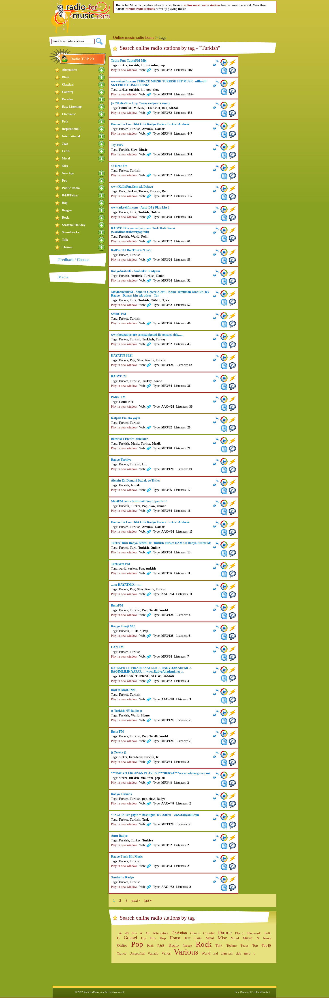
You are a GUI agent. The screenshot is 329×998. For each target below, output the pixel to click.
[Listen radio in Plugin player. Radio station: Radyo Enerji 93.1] (215, 628)
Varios (166, 953)
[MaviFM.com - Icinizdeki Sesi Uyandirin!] (148, 511)
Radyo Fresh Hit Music (127, 856)
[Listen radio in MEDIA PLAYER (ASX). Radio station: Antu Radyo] (224, 837)
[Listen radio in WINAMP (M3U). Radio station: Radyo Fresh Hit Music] (232, 858)
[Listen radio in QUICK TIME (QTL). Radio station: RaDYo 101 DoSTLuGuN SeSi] (224, 260)
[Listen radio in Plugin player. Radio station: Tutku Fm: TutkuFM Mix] (215, 62)
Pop (64, 180)
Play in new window (124, 70)
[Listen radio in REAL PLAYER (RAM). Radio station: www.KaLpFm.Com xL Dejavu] (232, 196)
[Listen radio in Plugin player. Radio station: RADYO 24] (215, 378)
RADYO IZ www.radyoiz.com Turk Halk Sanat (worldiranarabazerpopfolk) (143, 230)
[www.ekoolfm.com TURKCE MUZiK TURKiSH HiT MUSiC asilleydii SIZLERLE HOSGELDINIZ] (148, 94)
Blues (65, 77)
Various (186, 951)
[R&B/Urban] (101, 195)
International (71, 136)
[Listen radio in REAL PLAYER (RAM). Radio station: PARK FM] (232, 407)
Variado (153, 953)
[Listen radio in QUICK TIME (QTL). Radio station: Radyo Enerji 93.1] (224, 636)
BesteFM (117, 605)
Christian (179, 933)
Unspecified (137, 953)
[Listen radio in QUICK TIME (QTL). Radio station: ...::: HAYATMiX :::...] (224, 594)
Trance (121, 953)
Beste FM (117, 731)
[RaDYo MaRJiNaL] (148, 699)
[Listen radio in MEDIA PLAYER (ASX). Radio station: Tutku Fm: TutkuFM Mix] (224, 62)
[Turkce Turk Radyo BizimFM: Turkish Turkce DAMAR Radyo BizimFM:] (148, 552)
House (175, 938)
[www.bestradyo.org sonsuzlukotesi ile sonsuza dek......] (148, 344)
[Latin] (101, 151)
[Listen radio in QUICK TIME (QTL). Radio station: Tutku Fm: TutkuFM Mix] (224, 70)
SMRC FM (118, 314)
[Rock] (101, 217)
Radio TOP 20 (82, 59)
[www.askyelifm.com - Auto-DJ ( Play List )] (148, 217)
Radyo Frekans (121, 794)
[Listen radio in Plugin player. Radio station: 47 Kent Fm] (215, 167)
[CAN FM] (148, 656)
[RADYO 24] (148, 386)
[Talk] (101, 239)
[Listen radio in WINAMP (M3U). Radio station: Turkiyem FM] (232, 565)
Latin (65, 151)
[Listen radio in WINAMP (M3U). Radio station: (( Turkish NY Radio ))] (232, 712)
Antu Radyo (119, 835)
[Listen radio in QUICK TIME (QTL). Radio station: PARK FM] (224, 407)
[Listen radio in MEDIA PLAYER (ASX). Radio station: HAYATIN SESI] (224, 357)
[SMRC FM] (148, 323)
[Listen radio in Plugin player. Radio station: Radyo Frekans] (215, 796)
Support (245, 992)
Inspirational (70, 129)
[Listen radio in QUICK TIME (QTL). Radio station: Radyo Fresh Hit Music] (224, 866)
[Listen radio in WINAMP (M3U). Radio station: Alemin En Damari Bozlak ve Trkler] (232, 482)
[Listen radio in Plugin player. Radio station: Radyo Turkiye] (215, 461)
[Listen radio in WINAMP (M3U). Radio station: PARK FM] (232, 399)
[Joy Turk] (148, 154)
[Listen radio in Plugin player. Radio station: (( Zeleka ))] (215, 754)
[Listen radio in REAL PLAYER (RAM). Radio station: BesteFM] (232, 615)
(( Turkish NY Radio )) (126, 710)
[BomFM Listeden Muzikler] (148, 448)
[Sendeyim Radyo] (148, 887)
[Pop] (101, 180)
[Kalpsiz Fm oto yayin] (148, 427)
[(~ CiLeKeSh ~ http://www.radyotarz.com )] (148, 113)
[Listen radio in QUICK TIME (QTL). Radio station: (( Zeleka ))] (224, 762)
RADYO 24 (118, 376)
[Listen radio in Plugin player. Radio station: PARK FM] (215, 399)
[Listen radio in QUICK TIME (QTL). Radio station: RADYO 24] (224, 386)
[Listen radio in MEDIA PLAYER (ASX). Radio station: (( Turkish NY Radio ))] (224, 712)
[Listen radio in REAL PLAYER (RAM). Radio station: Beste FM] (232, 741)
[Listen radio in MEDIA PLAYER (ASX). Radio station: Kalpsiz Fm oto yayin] (224, 420)
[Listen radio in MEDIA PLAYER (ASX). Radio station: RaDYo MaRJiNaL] (224, 691)
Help (237, 992)
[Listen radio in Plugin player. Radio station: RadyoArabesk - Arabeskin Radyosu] (215, 273)
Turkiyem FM (120, 564)
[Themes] (101, 247)
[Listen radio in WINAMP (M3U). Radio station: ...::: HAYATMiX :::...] (232, 586)
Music (248, 938)
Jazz (65, 143)
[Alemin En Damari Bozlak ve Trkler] (148, 490)
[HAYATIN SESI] (148, 365)
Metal (66, 158)
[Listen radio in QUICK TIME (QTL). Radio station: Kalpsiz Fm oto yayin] (224, 428)
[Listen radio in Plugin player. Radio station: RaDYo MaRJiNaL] (215, 691)
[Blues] (101, 77)
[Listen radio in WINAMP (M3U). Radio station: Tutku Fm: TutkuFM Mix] (232, 62)
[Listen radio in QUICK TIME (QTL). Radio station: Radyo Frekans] (224, 804)
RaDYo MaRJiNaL (123, 690)
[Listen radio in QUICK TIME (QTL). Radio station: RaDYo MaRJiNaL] (224, 700)
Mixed (235, 938)
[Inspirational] (101, 128)
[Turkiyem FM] (148, 573)
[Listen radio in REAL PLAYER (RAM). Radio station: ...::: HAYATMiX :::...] (232, 594)
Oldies (122, 945)
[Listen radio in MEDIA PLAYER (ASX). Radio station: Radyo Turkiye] (224, 461)
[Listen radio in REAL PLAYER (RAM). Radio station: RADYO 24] (232, 386)
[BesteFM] (148, 615)
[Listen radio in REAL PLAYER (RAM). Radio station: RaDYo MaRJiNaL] (232, 700)
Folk (65, 121)
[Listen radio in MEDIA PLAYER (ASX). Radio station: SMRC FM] (224, 315)
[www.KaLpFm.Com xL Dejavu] (148, 196)
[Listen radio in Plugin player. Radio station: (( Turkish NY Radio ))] (215, 712)
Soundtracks (70, 232)
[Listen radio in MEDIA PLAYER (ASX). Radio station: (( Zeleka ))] (224, 754)
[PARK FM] (148, 407)
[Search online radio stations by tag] (117, 933)
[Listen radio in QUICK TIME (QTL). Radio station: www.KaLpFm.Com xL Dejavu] (224, 196)
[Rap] (101, 202)
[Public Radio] (101, 188)
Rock (65, 217)
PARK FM (118, 397)
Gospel (130, 937)
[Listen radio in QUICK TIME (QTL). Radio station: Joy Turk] (224, 155)
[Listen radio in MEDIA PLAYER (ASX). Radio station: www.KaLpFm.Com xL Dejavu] (224, 188)
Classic (195, 933)
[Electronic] (101, 114)
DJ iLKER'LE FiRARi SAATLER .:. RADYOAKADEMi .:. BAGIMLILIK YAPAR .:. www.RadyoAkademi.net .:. (151, 669)
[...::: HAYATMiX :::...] (148, 594)
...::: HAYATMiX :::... (126, 584)
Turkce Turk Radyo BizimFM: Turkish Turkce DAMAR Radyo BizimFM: (161, 543)
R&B (160, 945)
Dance (225, 933)
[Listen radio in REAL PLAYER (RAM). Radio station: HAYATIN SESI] (232, 365)
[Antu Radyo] (148, 845)
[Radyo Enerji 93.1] (148, 636)
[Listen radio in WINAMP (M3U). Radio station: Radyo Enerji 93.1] (232, 628)
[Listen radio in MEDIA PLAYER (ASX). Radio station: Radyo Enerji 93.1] (224, 628)
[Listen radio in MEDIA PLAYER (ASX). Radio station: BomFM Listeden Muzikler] (224, 440)
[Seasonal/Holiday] (101, 225)
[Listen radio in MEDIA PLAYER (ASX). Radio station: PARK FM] (224, 399)
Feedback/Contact (260, 992)
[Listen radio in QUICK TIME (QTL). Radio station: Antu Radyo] (224, 846)
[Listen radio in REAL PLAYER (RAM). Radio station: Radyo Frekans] (232, 804)
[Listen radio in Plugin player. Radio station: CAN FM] (215, 649)
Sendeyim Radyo (122, 877)
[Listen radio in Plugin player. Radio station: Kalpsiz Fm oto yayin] (215, 420)
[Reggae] (101, 210)
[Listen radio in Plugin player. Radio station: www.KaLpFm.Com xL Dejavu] (215, 188)
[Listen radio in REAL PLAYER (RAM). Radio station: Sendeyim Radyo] (232, 887)
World (205, 953)
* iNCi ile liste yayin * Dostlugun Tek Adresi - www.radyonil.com (155, 815)
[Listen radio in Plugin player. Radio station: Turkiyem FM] (215, 565)
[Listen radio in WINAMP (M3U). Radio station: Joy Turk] (232, 147)
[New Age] (101, 173)
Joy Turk (117, 145)
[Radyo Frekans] (148, 803)
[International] (101, 136)
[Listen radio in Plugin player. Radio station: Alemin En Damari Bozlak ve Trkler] (215, 482)
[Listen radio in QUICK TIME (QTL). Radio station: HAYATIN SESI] (224, 365)
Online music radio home (133, 37)
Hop (163, 938)
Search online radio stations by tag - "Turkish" (170, 48)
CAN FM (117, 647)
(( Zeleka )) (118, 752)
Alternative (69, 69)
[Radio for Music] (81, 17)
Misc (65, 166)
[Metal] (101, 158)
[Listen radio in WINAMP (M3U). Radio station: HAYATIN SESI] (232, 357)
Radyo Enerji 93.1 (123, 626)
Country (67, 92)
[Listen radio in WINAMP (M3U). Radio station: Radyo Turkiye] (232, 461)
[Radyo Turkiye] (148, 469)
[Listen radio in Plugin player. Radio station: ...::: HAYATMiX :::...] (215, 586)
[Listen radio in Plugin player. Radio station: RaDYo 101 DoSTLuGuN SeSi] (215, 252)
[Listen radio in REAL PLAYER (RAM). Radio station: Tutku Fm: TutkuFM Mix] (232, 70)
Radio (174, 945)
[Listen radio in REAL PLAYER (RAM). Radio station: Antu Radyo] (232, 846)
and (215, 953)
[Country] (101, 91)
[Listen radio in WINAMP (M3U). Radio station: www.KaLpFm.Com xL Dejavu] (232, 188)
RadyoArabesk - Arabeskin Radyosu (135, 271)
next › (136, 900)
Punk (150, 945)
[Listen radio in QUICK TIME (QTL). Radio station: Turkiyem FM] (224, 574)
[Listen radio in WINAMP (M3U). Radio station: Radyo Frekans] (232, 796)
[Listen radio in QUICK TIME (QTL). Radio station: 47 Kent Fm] (224, 176)
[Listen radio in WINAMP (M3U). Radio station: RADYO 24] (232, 378)
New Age (68, 173)
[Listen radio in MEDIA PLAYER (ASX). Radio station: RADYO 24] (224, 378)
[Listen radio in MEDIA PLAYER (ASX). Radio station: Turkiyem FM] (224, 565)
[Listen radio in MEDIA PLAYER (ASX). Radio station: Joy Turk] (224, 147)
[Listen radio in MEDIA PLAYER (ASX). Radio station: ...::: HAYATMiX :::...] (224, 586)
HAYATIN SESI (121, 355)
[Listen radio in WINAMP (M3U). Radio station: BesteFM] (232, 607)
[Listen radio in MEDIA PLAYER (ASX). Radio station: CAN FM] (224, 649)
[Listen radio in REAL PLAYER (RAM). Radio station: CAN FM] (232, 657)
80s (134, 933)
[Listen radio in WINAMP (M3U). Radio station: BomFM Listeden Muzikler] (232, 440)
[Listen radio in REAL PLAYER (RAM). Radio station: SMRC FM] (232, 324)
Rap (65, 202)
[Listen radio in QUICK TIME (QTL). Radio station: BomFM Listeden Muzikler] (224, 449)
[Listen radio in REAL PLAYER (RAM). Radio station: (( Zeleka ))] (232, 762)
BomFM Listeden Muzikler (129, 439)
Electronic (69, 114)
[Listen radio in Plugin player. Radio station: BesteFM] (215, 607)
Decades (67, 99)
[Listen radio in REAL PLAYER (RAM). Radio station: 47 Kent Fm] (232, 176)
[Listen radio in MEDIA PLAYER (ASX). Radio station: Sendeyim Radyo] (224, 879)
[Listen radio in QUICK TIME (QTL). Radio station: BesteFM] (224, 615)
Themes (67, 247)
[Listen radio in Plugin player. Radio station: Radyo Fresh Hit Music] (215, 858)
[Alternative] (101, 69)
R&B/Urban (70, 195)
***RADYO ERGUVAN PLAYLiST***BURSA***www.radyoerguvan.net (160, 773)
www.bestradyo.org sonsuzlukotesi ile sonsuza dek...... (147, 334)
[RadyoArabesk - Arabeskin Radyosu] (148, 280)
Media (63, 277)
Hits (153, 938)
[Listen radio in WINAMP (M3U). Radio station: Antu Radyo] (232, 837)
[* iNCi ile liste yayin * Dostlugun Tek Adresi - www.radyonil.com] (148, 824)
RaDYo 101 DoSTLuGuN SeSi (131, 250)
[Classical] (101, 84)
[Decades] (101, 99)
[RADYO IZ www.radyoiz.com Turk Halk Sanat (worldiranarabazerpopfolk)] (148, 241)
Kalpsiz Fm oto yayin (125, 418)
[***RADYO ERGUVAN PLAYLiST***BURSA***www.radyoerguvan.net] (148, 783)
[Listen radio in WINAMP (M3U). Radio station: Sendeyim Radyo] (232, 879)
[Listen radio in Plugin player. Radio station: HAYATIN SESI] (215, 357)
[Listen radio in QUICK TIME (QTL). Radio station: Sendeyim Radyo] (224, 887)
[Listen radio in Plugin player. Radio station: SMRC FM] (215, 315)
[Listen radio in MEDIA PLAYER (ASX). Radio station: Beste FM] (224, 733)
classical (227, 953)
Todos (244, 945)
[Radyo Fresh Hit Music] (148, 866)
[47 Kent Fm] (148, 175)
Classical (68, 84)
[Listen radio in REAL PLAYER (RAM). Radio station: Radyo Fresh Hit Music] (232, 866)
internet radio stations (140, 9)
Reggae (67, 210)
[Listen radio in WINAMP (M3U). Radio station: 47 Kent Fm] (232, 167)
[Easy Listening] (101, 106)
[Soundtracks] (101, 232)
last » (148, 900)
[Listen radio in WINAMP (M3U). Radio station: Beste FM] (232, 733)
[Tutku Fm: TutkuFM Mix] (148, 70)
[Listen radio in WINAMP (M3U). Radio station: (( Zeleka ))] (232, 754)
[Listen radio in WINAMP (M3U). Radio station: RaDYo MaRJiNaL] (232, 691)
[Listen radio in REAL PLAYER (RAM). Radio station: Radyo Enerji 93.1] (232, 636)
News (267, 938)
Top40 (266, 945)
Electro (239, 933)
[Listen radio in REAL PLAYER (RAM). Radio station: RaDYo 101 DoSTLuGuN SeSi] (232, 260)
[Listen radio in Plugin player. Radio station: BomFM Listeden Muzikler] (215, 440)
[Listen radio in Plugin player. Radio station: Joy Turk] (215, 147)
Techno (231, 945)
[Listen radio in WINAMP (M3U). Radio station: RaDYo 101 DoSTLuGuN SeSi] (232, 252)
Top (255, 945)
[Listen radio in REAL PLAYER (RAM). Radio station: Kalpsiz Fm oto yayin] (232, 428)
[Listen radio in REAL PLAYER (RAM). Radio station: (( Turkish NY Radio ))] (232, 721)
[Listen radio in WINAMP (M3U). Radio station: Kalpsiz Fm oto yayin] (232, 420)
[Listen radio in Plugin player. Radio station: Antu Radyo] (215, 837)
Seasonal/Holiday (73, 225)
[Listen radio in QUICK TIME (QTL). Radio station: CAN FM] (224, 657)
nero (247, 953)
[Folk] (101, 121)
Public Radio (71, 188)
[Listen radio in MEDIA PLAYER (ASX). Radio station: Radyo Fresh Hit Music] (224, 858)
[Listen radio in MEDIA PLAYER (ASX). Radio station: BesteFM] (224, 607)
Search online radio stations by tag (157, 918)
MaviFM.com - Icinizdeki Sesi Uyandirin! (139, 501)
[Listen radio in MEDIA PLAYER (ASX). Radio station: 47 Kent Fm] (224, 167)
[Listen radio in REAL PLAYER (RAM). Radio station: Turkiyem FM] (232, 574)
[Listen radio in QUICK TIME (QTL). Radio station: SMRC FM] (224, 324)
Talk (65, 239)
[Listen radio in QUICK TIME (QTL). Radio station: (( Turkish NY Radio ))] (224, 721)
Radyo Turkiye (121, 459)
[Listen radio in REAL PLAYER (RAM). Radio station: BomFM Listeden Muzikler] (232, 449)
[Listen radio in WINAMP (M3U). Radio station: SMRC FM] (232, 315)
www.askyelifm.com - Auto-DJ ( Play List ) (140, 207)
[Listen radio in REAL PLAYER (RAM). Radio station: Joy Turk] (232, 155)
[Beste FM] (148, 741)
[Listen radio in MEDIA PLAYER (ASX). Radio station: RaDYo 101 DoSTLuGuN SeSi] (224, 252)
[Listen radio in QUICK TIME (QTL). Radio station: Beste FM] (224, 741)
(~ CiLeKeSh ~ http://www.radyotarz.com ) (140, 103)
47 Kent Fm (119, 166)
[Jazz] (101, 143)
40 (127, 933)
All (147, 933)
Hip (143, 938)
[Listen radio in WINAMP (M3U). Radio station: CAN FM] (232, 649)
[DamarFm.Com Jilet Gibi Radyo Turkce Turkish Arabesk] (148, 134)
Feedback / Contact (74, 259)
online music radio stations (202, 5)
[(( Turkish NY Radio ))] (148, 720)
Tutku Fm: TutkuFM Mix (128, 60)
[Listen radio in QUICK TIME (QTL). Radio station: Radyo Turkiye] (224, 469)
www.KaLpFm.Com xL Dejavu (132, 186)
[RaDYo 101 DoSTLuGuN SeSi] (148, 260)
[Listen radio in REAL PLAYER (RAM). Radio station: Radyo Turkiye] (232, 469)
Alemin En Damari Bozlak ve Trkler (135, 480)
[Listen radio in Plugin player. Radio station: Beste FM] (215, 733)
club (238, 953)
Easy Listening (72, 106)
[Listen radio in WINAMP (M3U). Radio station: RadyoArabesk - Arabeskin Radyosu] (232, 273)
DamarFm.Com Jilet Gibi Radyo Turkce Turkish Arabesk (150, 124)
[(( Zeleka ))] (148, 762)
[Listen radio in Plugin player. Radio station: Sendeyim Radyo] (215, 879)
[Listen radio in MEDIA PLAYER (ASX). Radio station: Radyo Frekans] (224, 796)
